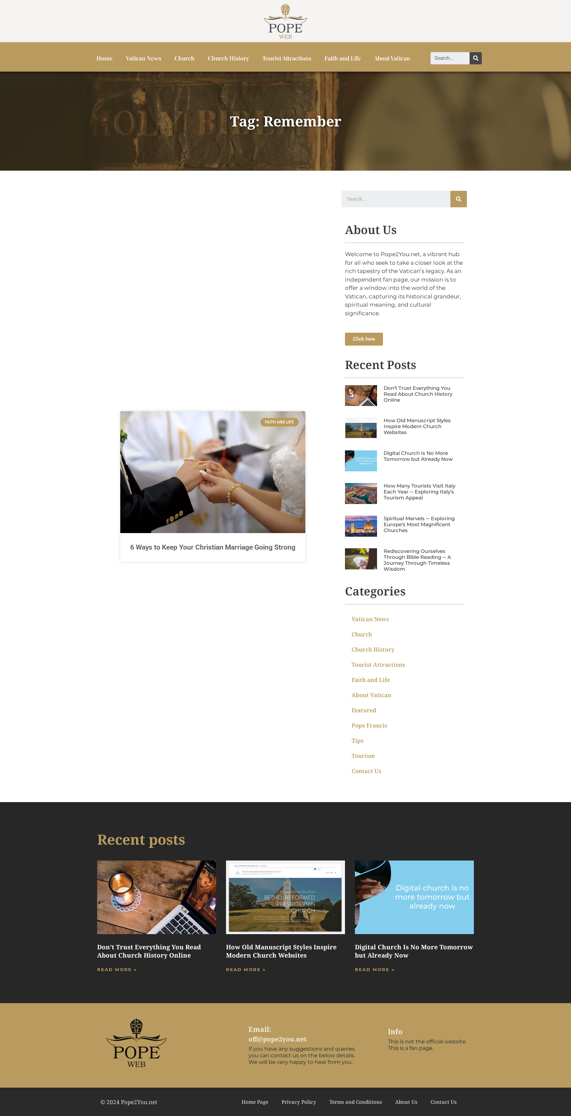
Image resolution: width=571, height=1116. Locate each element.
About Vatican (392, 58)
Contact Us (366, 771)
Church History (228, 58)
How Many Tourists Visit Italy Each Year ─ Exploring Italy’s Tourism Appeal (419, 492)
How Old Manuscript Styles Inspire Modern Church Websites (417, 426)
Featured (364, 710)
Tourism (363, 756)
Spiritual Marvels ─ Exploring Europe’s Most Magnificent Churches (419, 524)
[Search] (476, 58)
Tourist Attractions (286, 58)
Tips (357, 740)
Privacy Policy (299, 1102)
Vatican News (143, 58)
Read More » (117, 969)
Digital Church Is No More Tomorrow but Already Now (418, 456)
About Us (406, 1102)
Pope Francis (369, 725)
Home (104, 58)
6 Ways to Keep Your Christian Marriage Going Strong (212, 547)
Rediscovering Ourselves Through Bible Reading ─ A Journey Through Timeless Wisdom (417, 560)
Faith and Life (342, 58)
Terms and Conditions (355, 1102)
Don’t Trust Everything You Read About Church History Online (418, 394)
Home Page (255, 1102)
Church (184, 58)
